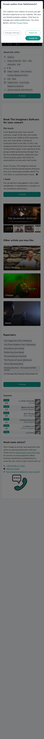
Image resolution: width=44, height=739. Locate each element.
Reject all (33, 33)
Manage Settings (12, 33)
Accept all (33, 38)
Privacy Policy (22, 23)
